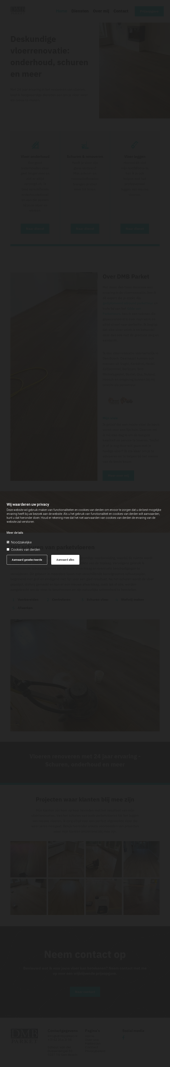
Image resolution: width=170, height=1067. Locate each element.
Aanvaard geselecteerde (27, 559)
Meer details (15, 532)
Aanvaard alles (65, 559)
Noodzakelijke (21, 542)
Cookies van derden (25, 550)
